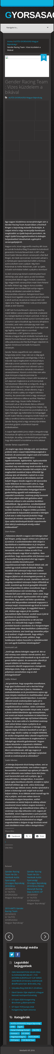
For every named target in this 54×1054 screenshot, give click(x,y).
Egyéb (20, 1027)
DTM (12, 1027)
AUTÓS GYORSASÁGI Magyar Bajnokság (25, 97)
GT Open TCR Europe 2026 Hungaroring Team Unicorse (24, 1008)
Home (10, 41)
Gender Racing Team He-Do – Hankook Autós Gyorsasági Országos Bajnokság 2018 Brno (14, 878)
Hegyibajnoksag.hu (18, 1037)
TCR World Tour (28, 1040)
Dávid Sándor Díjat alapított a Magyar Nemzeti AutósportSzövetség (28, 994)
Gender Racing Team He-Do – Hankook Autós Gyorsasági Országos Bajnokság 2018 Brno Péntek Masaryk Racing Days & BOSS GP (36, 881)
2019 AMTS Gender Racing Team (14, 910)
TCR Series (15, 1040)
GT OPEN (25, 1033)
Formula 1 (14, 1033)
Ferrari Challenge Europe (20, 1030)
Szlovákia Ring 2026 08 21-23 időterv (27, 988)
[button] (20, 110)
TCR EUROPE (33, 1037)
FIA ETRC (36, 1030)
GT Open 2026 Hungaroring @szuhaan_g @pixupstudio (23, 1001)
